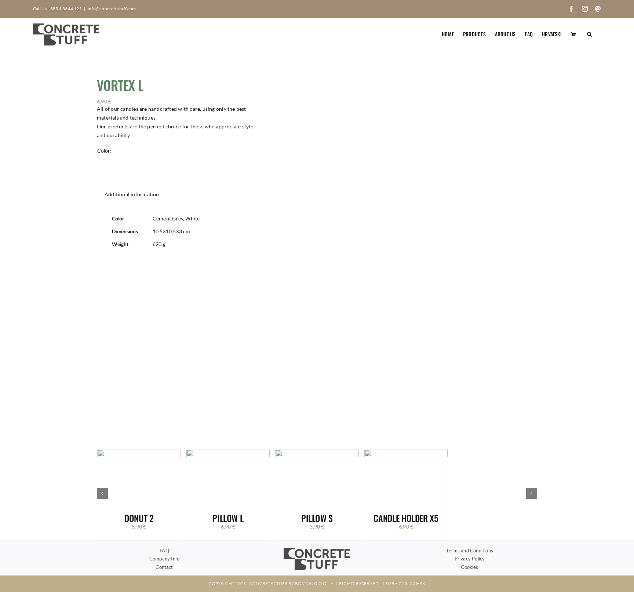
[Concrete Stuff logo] (317, 550)
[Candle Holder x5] (406, 453)
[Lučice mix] (408, 248)
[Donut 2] (139, 453)
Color (103, 150)
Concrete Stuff (268, 583)
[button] (589, 33)
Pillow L (227, 518)
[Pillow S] (317, 453)
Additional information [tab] (132, 194)
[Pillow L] (228, 453)
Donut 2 (138, 518)
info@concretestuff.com (112, 8)
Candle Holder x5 (406, 518)
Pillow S (317, 518)
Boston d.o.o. (311, 583)
